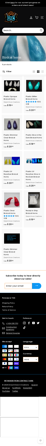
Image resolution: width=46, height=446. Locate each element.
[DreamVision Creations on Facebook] (29, 323)
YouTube (6, 391)
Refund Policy (7, 306)
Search (34, 385)
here (12, 2)
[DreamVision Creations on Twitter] (38, 323)
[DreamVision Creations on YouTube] (33, 323)
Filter (9, 71)
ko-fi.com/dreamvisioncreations (12, 440)
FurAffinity (16, 388)
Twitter (15, 391)
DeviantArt (27, 388)
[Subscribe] (36, 286)
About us (6, 388)
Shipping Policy (8, 303)
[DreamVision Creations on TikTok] (24, 327)
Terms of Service (9, 310)
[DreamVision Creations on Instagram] (24, 323)
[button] (31, 101)
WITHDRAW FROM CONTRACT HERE (18, 381)
